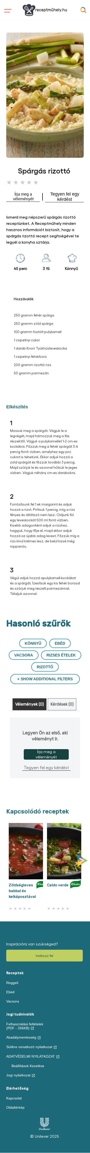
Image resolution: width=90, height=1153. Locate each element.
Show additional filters (47, 679)
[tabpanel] (45, 748)
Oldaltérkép (15, 1107)
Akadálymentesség (21, 1037)
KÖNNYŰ (33, 643)
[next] (84, 861)
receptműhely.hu (51, 10)
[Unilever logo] (44, 1128)
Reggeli (12, 983)
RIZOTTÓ (45, 667)
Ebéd (10, 992)
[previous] (7, 861)
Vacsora (12, 1001)
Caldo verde (57, 885)
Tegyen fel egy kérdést (46, 767)
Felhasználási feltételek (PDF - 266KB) (24, 1026)
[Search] (83, 10)
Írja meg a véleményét (46, 754)
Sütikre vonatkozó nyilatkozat (29, 1047)
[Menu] (10, 15)
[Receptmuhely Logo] (29, 10)
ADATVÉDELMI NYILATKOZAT (30, 1056)
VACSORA (23, 655)
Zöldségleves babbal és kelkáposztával (22, 891)
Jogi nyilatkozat (18, 1075)
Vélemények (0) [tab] (29, 704)
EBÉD (60, 643)
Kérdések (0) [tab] (62, 704)
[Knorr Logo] (42, 892)
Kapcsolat (14, 1098)
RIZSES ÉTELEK (61, 655)
